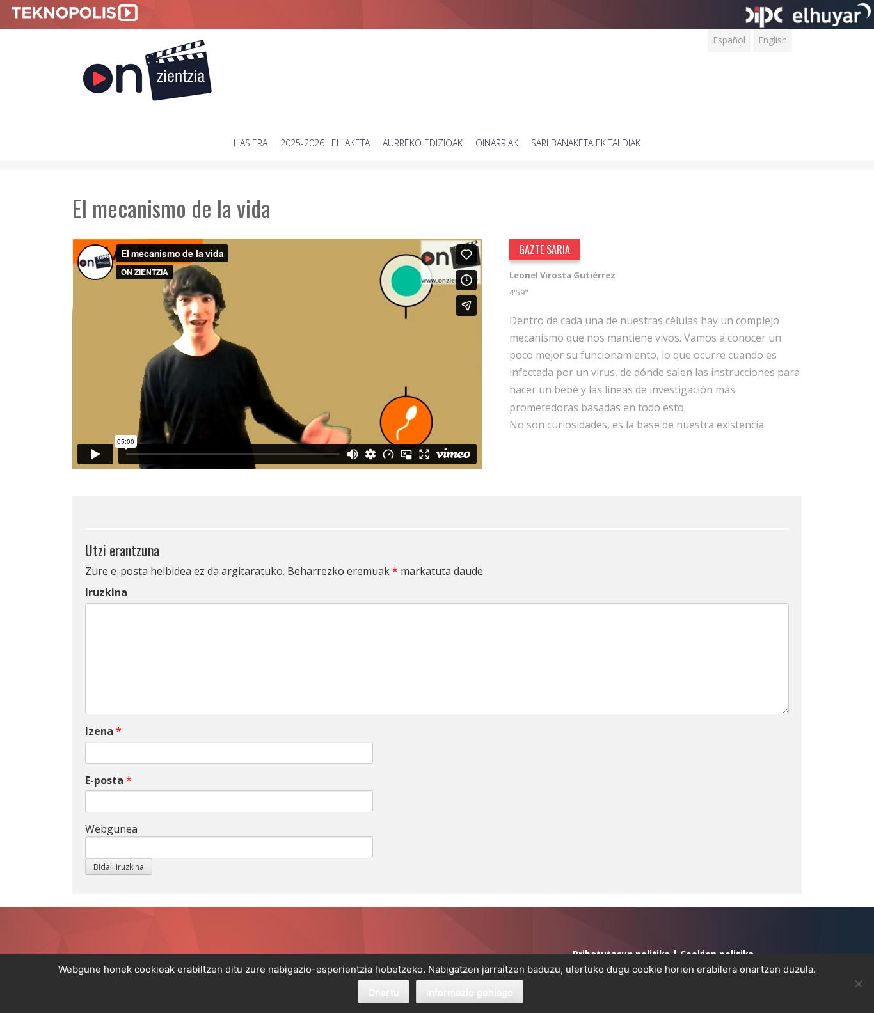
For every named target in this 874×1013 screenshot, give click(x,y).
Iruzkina (106, 592)
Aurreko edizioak (423, 143)
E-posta (104, 780)
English (772, 40)
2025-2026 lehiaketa (325, 143)
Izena (99, 731)
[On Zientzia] (147, 67)
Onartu (383, 992)
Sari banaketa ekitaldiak (585, 143)
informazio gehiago (469, 992)
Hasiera (250, 143)
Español (729, 40)
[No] (858, 983)
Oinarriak (496, 143)
